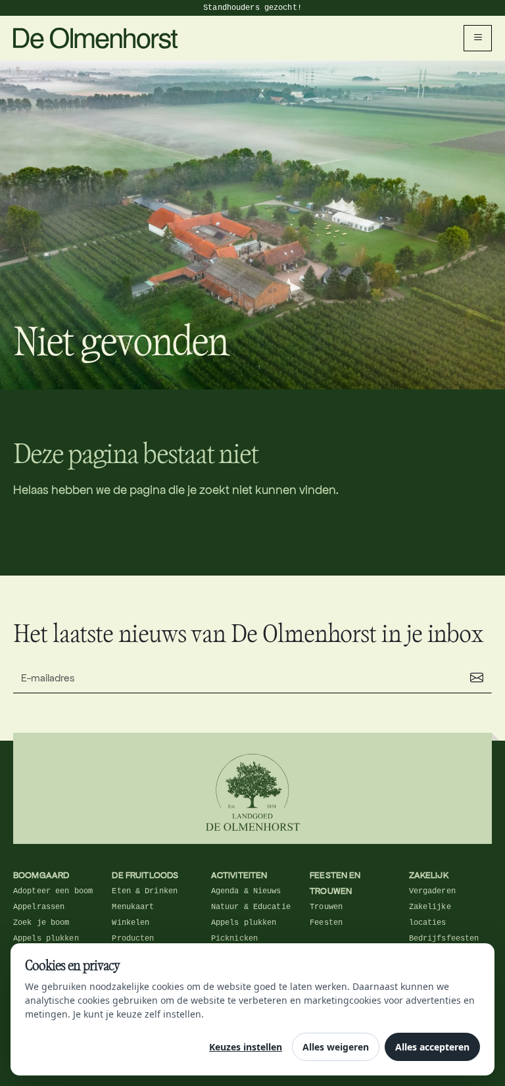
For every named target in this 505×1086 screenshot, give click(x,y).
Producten (133, 938)
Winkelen (130, 922)
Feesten (326, 922)
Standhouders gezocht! (252, 7)
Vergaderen (432, 891)
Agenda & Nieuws (246, 891)
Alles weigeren (335, 1047)
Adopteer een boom (53, 891)
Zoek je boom (41, 922)
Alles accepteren (432, 1047)
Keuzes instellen (245, 1047)
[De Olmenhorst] (95, 37)
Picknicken (234, 938)
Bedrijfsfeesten (444, 938)
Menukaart (133, 907)
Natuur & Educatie (251, 907)
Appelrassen (38, 907)
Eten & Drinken (145, 891)
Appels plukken (46, 938)
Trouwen (326, 907)
